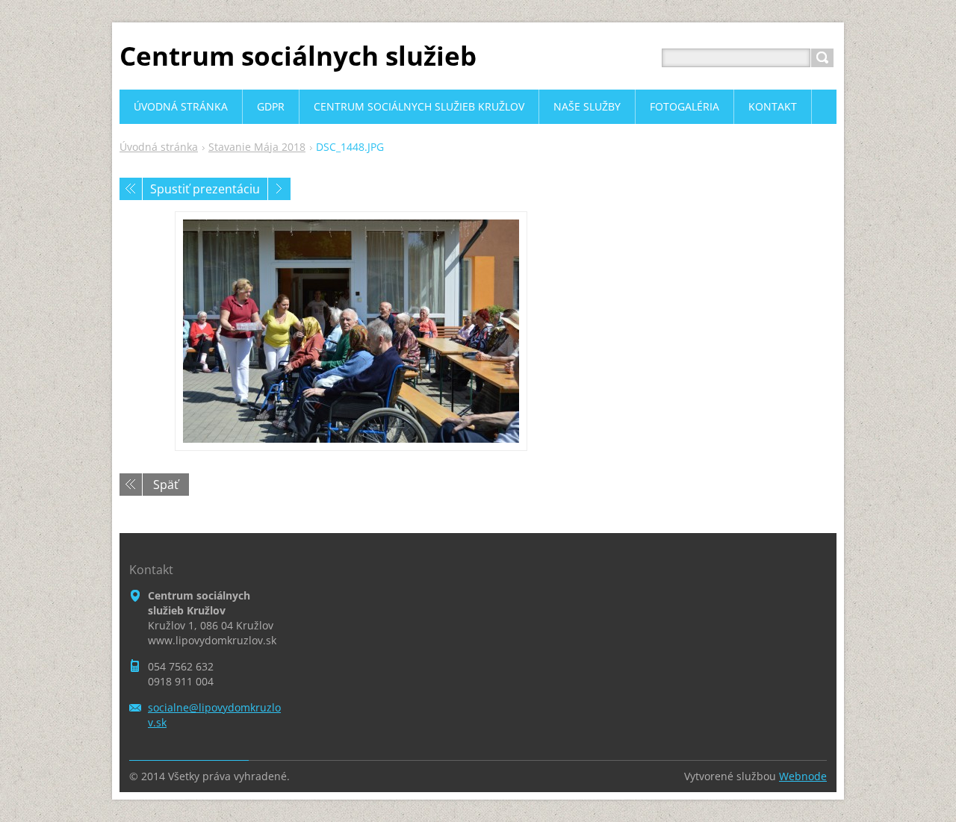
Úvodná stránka (159, 147)
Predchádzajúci (131, 189)
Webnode (803, 776)
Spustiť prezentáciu (205, 189)
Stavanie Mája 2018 (256, 147)
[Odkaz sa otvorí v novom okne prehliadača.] (351, 331)
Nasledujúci (279, 189)
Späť (166, 484)
